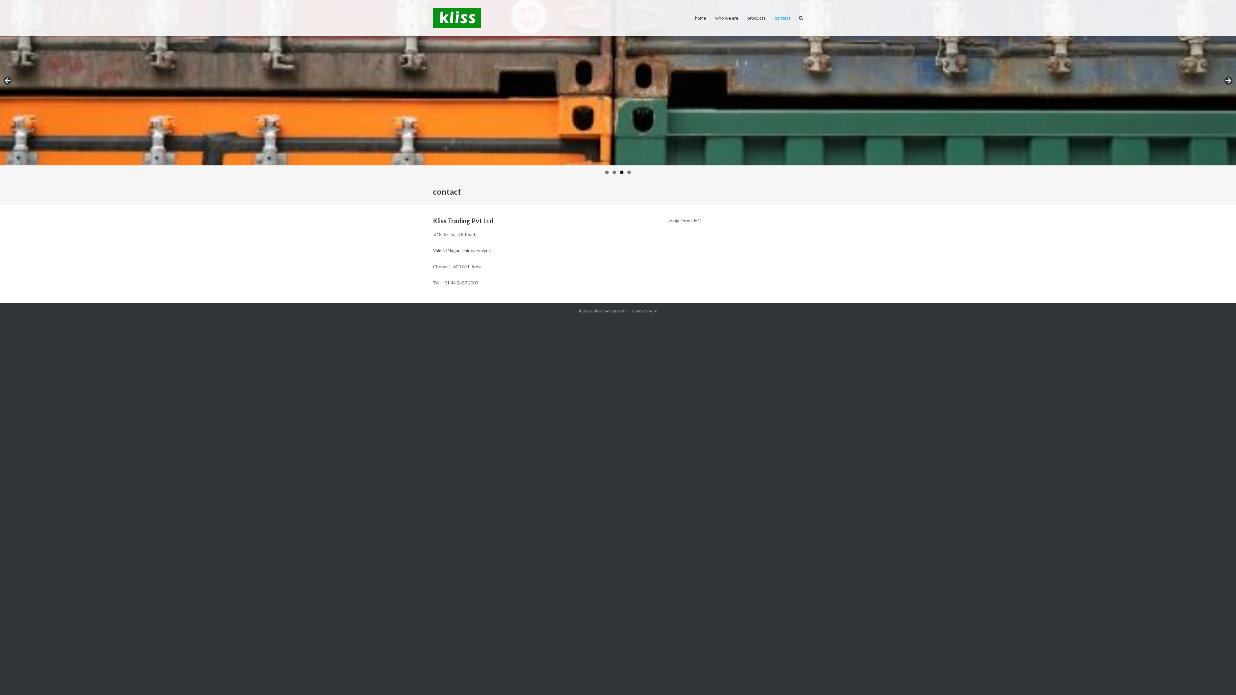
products (756, 18)
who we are (726, 18)
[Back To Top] (1220, 679)
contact (783, 18)
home (700, 18)
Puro (653, 311)
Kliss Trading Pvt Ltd (610, 311)
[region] (618, 89)
